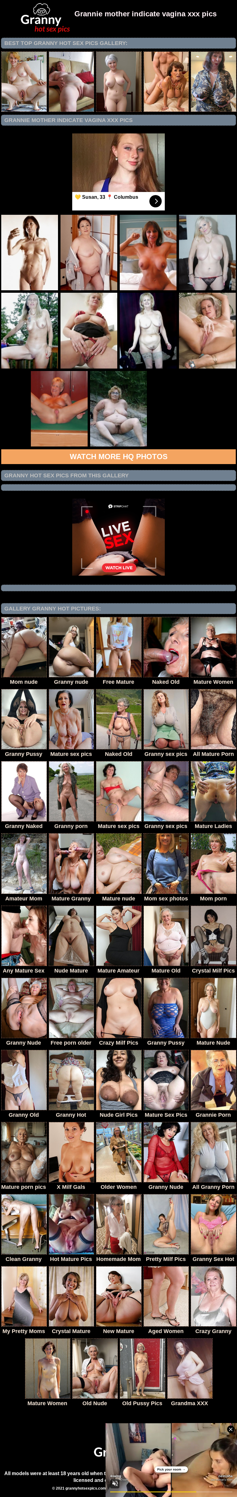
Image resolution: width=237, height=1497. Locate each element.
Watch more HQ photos (119, 456)
